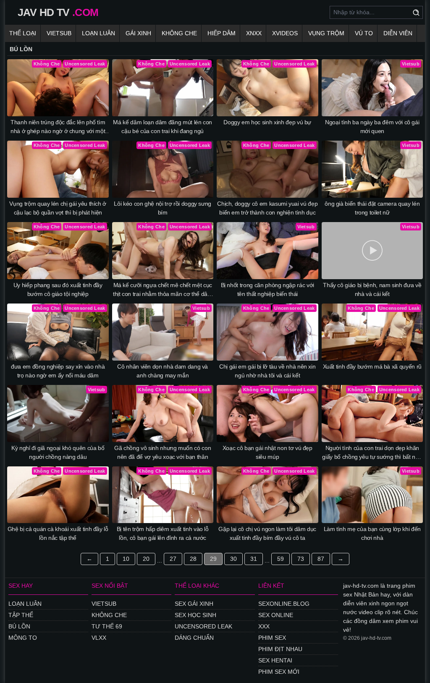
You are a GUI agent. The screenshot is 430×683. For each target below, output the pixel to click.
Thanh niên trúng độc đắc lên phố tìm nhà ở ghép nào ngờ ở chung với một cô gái (57, 127)
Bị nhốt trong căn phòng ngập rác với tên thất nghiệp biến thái (267, 289)
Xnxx (254, 33)
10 (126, 558)
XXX (264, 626)
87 (320, 558)
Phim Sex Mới (278, 671)
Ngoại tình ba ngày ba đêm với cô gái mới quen (372, 126)
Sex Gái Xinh (194, 603)
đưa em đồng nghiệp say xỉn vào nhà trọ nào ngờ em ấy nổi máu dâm (58, 371)
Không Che (179, 33)
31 (253, 558)
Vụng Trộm (326, 33)
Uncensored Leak (203, 626)
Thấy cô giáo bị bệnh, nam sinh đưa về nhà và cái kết (372, 289)
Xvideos (285, 33)
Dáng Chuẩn (194, 637)
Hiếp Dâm (221, 33)
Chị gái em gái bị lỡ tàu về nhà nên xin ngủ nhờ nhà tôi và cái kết (267, 371)
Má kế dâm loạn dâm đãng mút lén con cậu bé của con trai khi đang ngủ (162, 126)
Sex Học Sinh (195, 615)
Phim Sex (272, 637)
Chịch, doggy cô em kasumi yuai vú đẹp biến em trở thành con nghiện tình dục (267, 208)
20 (146, 558)
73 (300, 558)
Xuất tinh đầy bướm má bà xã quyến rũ (372, 366)
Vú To (364, 33)
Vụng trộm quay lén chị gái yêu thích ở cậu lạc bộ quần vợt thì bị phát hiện (57, 208)
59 (280, 558)
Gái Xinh (138, 33)
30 (233, 558)
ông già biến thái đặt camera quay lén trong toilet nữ (372, 208)
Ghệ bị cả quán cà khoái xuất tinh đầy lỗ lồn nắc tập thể (58, 533)
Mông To (22, 637)
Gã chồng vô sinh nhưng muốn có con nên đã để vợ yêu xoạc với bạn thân (162, 452)
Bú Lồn (19, 626)
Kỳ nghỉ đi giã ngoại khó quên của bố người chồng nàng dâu (57, 452)
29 (213, 558)
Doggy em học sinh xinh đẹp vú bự (267, 122)
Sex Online (275, 615)
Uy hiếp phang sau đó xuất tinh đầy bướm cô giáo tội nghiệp (57, 289)
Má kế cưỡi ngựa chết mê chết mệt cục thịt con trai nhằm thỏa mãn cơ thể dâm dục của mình (162, 290)
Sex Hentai (275, 660)
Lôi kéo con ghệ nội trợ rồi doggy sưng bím (162, 208)
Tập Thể (20, 615)
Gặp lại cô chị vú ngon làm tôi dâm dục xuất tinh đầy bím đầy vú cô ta (267, 533)
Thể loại (22, 33)
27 (173, 558)
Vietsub (59, 33)
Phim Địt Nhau (280, 649)
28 (193, 558)
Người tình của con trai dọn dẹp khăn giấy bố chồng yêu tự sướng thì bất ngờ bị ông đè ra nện (372, 453)
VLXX (99, 637)
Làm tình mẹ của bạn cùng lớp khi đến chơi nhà (372, 533)
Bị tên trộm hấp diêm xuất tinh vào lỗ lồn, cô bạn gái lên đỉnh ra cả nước (163, 533)
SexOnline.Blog (283, 603)
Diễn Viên (397, 33)
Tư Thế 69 (107, 626)
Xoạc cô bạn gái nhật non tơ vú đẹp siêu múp (267, 452)
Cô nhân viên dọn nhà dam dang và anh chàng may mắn (162, 371)
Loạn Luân (98, 33)
